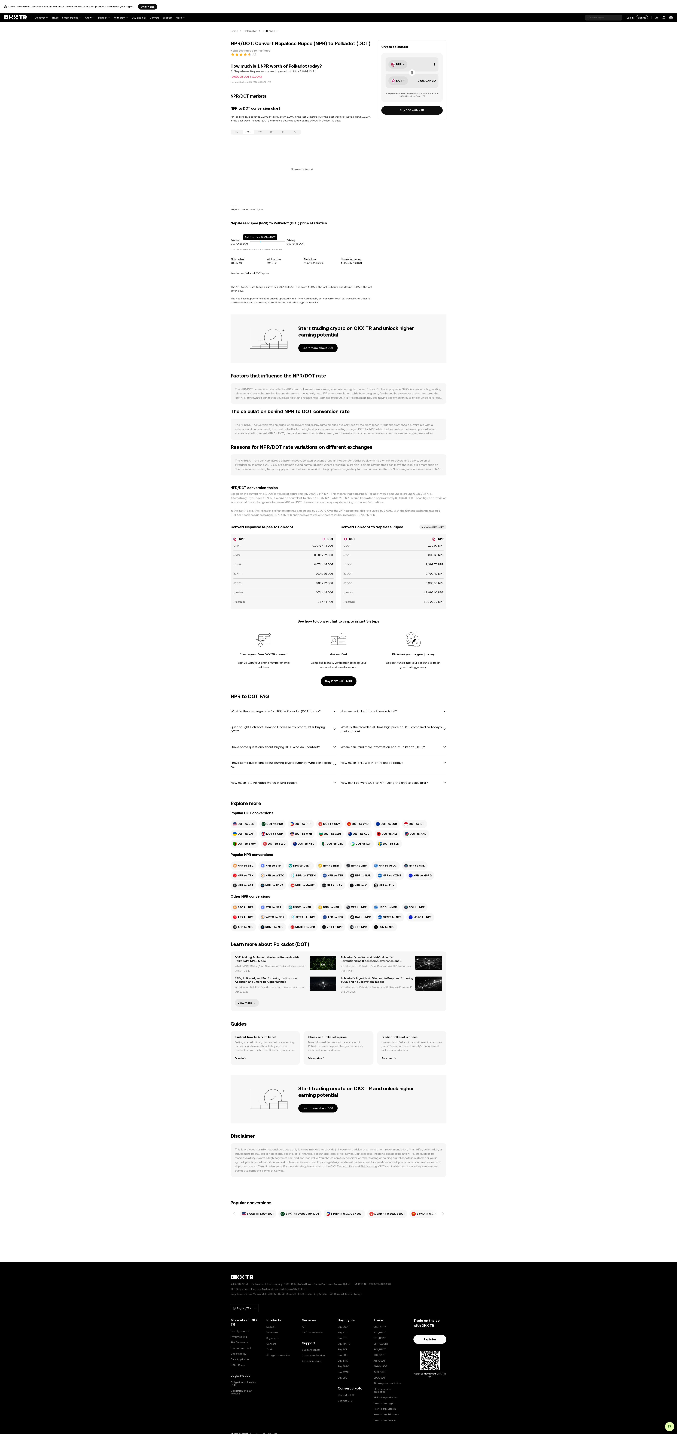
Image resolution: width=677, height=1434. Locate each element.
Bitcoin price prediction (387, 1383)
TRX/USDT (380, 1355)
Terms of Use (345, 1166)
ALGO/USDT (380, 1366)
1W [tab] (260, 132)
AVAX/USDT (380, 1372)
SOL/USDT (380, 1349)
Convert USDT (346, 1395)
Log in (630, 17)
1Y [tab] (283, 132)
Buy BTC (342, 1332)
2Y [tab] (295, 132)
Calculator (250, 31)
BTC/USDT (380, 1332)
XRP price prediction (385, 1397)
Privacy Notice (239, 1336)
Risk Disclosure (239, 1342)
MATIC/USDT (381, 1343)
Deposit (102, 17)
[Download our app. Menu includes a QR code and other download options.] (657, 17)
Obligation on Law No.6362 (241, 1392)
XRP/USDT (379, 1360)
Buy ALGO (343, 1366)
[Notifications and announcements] (664, 17)
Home (234, 31)
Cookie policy (238, 1353)
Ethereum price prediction (382, 1390)
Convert (154, 17)
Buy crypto (272, 1338)
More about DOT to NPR (433, 527)
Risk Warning (369, 1166)
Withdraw (119, 17)
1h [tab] (236, 132)
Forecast (388, 1058)
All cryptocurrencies (277, 1355)
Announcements (311, 1361)
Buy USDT (343, 1326)
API (304, 1326)
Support (167, 17)
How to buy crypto (384, 1403)
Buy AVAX (343, 1372)
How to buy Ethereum (386, 1414)
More (179, 17)
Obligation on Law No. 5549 (243, 1384)
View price (315, 1058)
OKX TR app (238, 1365)
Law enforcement (241, 1348)
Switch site (147, 6)
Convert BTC (345, 1400)
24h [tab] (248, 132)
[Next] (442, 1213)
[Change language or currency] (671, 17)
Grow (88, 17)
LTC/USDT (379, 1377)
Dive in (239, 1058)
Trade (55, 17)
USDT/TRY (380, 1326)
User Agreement (240, 1331)
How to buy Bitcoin (385, 1408)
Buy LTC (342, 1377)
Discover (40, 17)
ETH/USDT (380, 1338)
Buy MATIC (344, 1343)
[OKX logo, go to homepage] (15, 17)
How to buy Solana (385, 1420)
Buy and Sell (139, 17)
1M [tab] (271, 132)
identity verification (336, 662)
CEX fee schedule (312, 1332)
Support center (311, 1349)
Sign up (642, 17)
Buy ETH (342, 1338)
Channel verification (313, 1355)
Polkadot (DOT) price (257, 273)
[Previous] (234, 1213)
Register (429, 1339)
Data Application (240, 1359)
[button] (283, 711)
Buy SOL (342, 1349)
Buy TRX (343, 1360)
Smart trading (70, 17)
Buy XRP (342, 1355)
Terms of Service (272, 1170)
